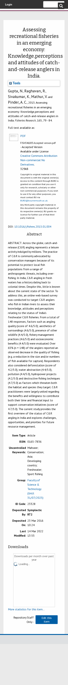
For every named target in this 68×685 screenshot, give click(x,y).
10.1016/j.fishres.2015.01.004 (32, 226)
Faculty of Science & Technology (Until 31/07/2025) (35, 488)
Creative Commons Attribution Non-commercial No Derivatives (38, 160)
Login (8, 4)
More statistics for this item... (26, 609)
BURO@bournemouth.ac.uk (34, 200)
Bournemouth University (8, 14)
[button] (47, 619)
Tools (16, 83)
